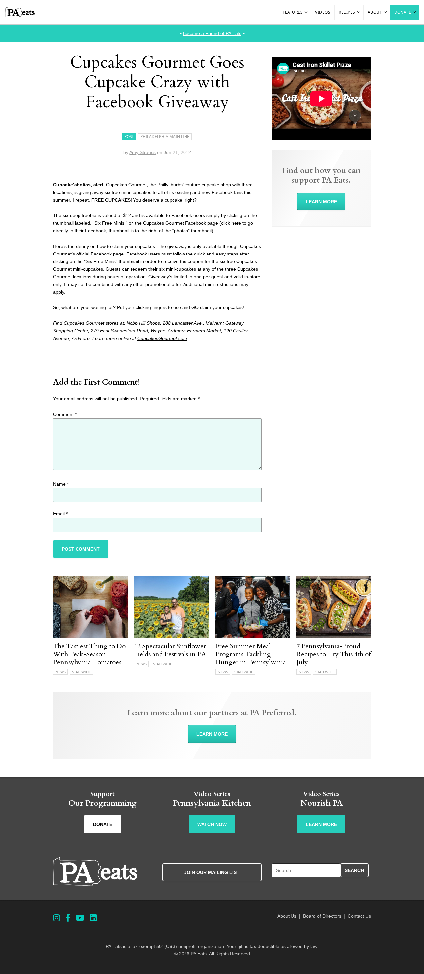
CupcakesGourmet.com (162, 338)
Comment (65, 414)
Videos (322, 12)
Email (60, 513)
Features (293, 12)
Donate (402, 12)
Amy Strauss (142, 152)
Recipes (347, 12)
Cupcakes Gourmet (126, 184)
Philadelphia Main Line (164, 136)
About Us (286, 916)
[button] (306, 12)
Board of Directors (322, 916)
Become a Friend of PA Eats (212, 33)
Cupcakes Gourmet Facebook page (180, 223)
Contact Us (359, 916)
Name (61, 484)
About (375, 12)
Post (129, 136)
